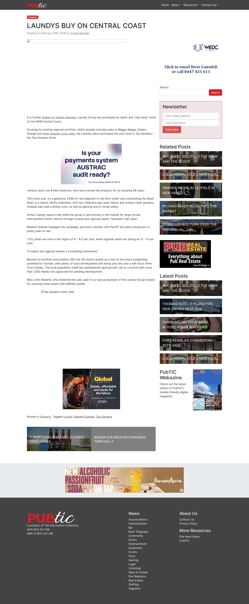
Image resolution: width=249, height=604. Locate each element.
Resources (190, 5)
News (175, 5)
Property (32, 17)
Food (132, 556)
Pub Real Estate (189, 536)
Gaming (133, 560)
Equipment (135, 548)
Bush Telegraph (138, 531)
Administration (138, 523)
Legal (132, 564)
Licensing (135, 568)
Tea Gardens (104, 416)
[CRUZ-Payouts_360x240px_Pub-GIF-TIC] (91, 164)
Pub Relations (137, 576)
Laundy (67, 416)
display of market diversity (59, 117)
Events (133, 552)
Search (164, 87)
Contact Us (208, 5)
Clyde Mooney (80, 33)
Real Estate (136, 580)
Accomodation (138, 519)
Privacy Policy (188, 523)
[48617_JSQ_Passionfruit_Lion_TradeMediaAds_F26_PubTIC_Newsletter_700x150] (124, 480)
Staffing (134, 584)
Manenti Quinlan (84, 416)
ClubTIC (184, 540)
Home (165, 5)
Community (136, 535)
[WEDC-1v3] (190, 59)
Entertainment (138, 543)
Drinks (133, 539)
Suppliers (134, 588)
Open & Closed (138, 572)
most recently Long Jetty (59, 133)
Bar (131, 527)
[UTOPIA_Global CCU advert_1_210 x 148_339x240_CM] (91, 388)
